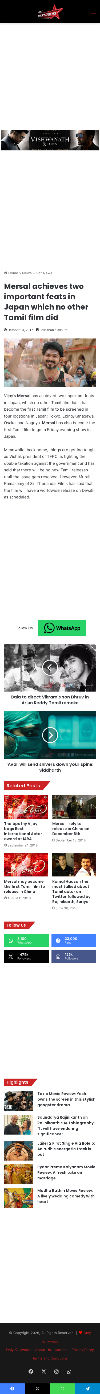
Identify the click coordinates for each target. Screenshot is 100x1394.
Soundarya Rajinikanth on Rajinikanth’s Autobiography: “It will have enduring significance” (66, 1126)
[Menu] (93, 14)
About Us (43, 1350)
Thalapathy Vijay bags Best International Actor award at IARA (23, 831)
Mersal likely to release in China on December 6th (70, 828)
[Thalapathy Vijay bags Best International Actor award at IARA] (26, 807)
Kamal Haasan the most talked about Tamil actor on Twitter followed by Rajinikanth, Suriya (71, 891)
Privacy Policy (82, 1350)
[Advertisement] (50, 75)
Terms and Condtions (50, 1358)
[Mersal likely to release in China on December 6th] (74, 807)
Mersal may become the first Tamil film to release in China (24, 886)
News (27, 273)
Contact (61, 1350)
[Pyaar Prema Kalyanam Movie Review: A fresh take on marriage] (18, 1174)
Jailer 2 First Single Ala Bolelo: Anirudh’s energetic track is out (66, 1149)
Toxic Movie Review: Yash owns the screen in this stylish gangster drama (66, 1099)
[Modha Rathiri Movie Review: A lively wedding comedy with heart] (18, 1198)
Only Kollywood (18, 1350)
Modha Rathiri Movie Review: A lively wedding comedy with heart (66, 1196)
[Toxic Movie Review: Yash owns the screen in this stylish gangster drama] (18, 1101)
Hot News (44, 273)
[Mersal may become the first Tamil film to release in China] (26, 865)
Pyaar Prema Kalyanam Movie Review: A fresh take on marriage (66, 1172)
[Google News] (62, 628)
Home (12, 273)
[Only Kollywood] (49, 12)
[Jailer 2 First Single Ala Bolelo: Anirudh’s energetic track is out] (18, 1151)
